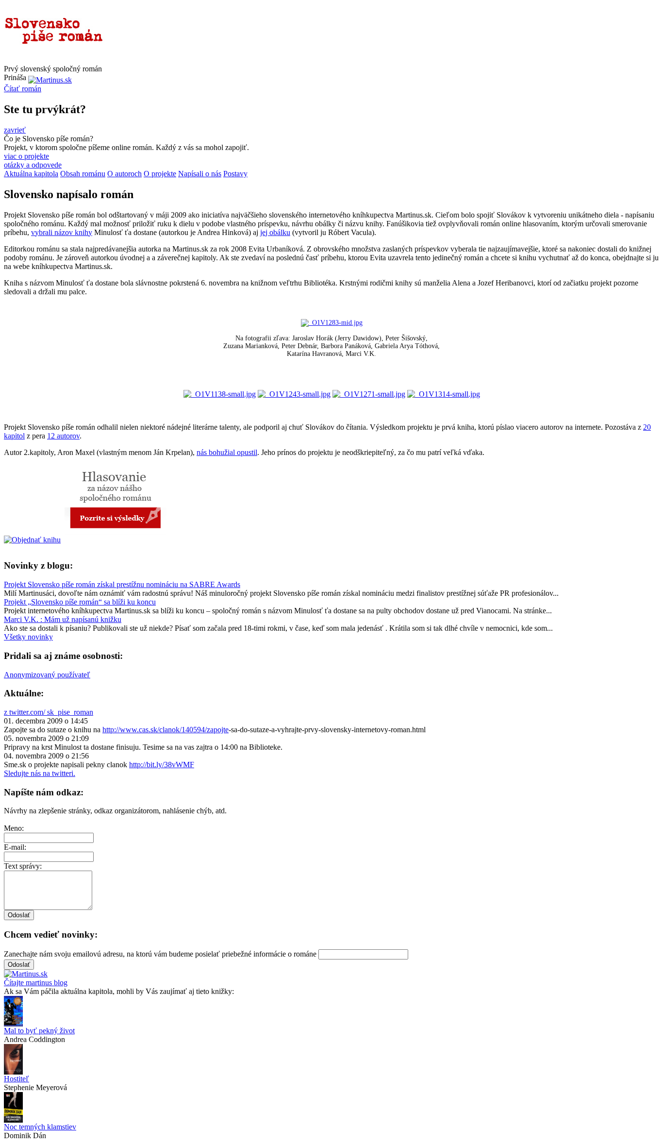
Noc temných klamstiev (40, 1127)
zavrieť (15, 130)
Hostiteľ (16, 1079)
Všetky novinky (28, 637)
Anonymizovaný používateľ (47, 675)
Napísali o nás (199, 173)
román (22, 88)
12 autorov (63, 436)
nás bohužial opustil (227, 452)
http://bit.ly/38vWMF (161, 764)
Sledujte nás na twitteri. (39, 773)
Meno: (14, 828)
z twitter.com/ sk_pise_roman (48, 712)
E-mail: (15, 847)
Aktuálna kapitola (31, 173)
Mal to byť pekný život (39, 1030)
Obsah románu (82, 173)
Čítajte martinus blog (35, 982)
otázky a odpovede (33, 165)
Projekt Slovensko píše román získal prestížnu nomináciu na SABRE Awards (122, 584)
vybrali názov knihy (61, 232)
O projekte (160, 173)
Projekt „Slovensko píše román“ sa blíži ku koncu (80, 602)
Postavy (235, 173)
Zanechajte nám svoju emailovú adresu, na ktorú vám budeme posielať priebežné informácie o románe (160, 954)
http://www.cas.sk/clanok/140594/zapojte (165, 729)
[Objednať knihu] (32, 540)
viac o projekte (26, 156)
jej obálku (275, 232)
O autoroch (124, 173)
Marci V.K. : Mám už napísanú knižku (62, 619)
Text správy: (23, 866)
